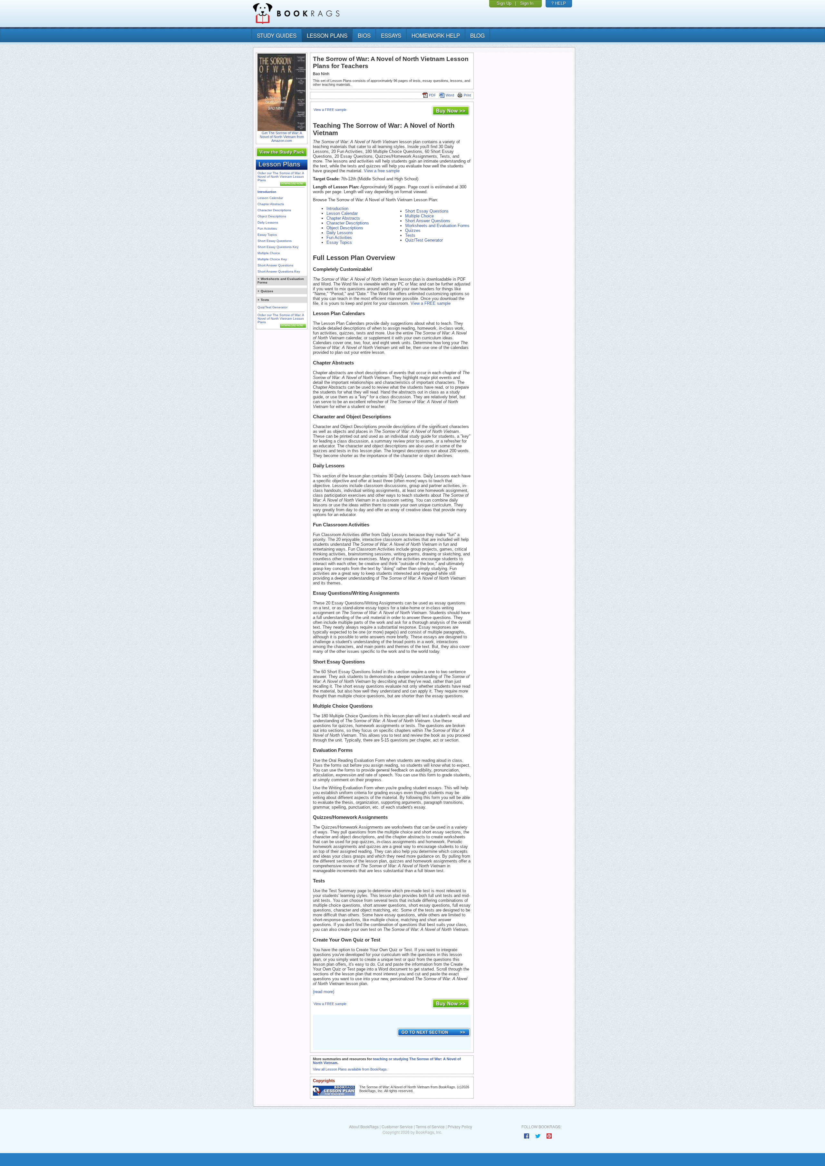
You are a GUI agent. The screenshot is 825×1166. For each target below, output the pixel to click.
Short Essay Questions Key (277, 247)
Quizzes (413, 230)
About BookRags (364, 1126)
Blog (477, 35)
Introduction (266, 192)
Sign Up (504, 3)
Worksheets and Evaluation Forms (437, 225)
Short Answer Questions (275, 265)
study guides (276, 35)
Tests (410, 235)
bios (364, 35)
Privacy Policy (460, 1126)
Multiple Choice (268, 253)
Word (450, 95)
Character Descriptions (274, 210)
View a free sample (382, 170)
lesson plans (327, 35)
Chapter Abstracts (270, 204)
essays (391, 35)
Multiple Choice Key (272, 259)
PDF (432, 95)
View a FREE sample (330, 110)
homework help (436, 35)
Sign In (526, 3)
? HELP (558, 3)
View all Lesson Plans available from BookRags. (350, 1069)
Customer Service (397, 1126)
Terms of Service (430, 1126)
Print (467, 95)
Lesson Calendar (270, 198)
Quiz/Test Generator (272, 307)
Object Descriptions (271, 216)
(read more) (323, 991)
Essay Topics (267, 234)
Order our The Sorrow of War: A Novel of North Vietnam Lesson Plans (280, 176)
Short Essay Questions (274, 241)
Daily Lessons (267, 222)
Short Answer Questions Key (278, 271)
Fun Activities (267, 228)
